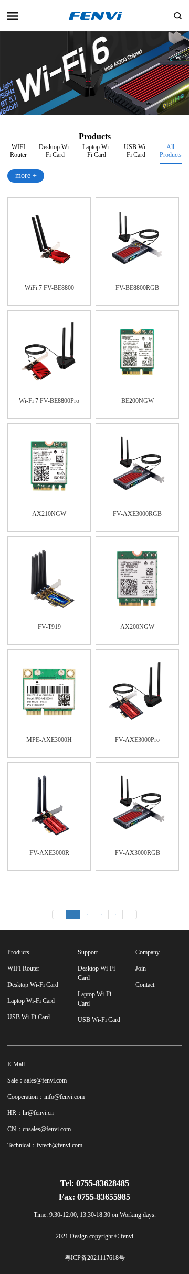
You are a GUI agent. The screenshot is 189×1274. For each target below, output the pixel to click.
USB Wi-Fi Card (136, 149)
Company (147, 952)
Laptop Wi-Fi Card (96, 149)
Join (140, 968)
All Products (171, 151)
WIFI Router (18, 149)
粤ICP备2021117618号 (95, 1257)
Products (18, 952)
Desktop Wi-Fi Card (55, 149)
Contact (144, 984)
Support (88, 952)
